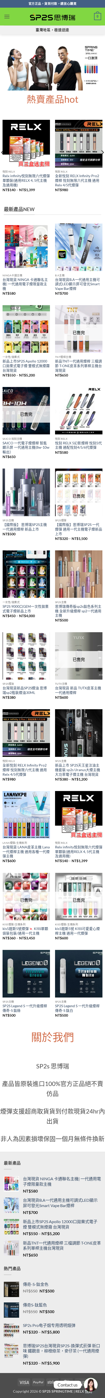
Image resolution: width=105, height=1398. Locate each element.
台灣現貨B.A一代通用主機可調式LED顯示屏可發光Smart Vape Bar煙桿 (77, 284)
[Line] (91, 1385)
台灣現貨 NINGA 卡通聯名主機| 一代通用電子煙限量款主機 (25, 284)
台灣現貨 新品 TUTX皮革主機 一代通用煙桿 (78, 690)
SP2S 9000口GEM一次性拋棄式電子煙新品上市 (26, 608)
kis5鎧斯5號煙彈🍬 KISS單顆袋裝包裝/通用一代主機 (25, 931)
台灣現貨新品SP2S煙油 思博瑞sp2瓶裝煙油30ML (25, 690)
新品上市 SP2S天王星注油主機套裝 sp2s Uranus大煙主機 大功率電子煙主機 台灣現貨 (77, 769)
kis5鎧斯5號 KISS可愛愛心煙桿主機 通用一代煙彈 (77, 931)
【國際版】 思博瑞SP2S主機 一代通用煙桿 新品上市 (25, 527)
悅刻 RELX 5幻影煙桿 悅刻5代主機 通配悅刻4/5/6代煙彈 (78, 445)
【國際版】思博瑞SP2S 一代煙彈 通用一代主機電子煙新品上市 (78, 529)
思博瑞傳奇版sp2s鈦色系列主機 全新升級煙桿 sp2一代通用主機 (78, 610)
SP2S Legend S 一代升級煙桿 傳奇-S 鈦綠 (25, 1008)
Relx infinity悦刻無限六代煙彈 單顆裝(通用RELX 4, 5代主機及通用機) (26, 180)
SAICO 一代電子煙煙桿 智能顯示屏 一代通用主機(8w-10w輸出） (26, 447)
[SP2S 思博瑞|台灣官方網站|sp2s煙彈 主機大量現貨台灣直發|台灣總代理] (52, 17)
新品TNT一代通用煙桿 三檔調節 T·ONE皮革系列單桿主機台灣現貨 (78, 365)
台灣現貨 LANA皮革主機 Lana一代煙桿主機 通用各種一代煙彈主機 (26, 851)
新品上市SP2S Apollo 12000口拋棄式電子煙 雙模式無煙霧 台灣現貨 (26, 365)
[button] (7, 16)
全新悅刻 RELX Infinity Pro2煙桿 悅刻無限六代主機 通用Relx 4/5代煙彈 (77, 180)
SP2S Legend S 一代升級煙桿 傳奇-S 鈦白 (77, 1008)
